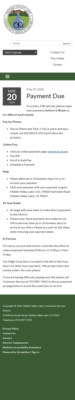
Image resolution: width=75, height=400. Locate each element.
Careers (57, 64)
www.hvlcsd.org (58, 151)
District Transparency (15, 342)
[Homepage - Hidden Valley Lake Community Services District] (37, 21)
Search (66, 43)
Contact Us (57, 52)
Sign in (35, 352)
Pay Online (57, 58)
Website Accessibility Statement (22, 347)
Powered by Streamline (16, 352)
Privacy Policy (11, 328)
